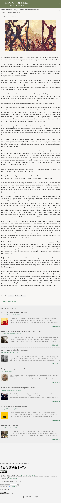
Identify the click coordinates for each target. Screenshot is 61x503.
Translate (14, 486)
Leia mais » (56, 326)
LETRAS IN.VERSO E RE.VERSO (16, 2)
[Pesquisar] (59, 3)
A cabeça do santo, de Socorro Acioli (14, 406)
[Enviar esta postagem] (5, 296)
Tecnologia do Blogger (31, 496)
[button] (59, 10)
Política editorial (12, 478)
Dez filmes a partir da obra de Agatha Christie (18, 388)
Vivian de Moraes (20, 296)
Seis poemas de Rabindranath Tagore (14, 350)
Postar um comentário (9, 301)
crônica (11, 296)
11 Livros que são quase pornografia (14, 312)
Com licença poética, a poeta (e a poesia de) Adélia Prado (21, 331)
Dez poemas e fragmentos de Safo (13, 369)
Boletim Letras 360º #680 (10, 425)
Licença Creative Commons (27, 475)
